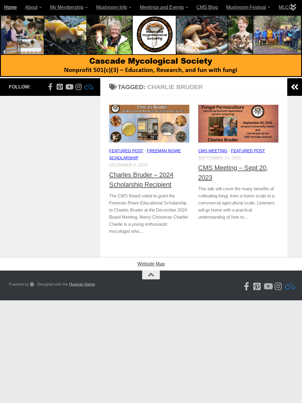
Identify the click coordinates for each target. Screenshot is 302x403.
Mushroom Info (111, 7)
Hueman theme (82, 284)
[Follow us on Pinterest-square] (59, 86)
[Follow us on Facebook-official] (50, 86)
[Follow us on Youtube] (69, 86)
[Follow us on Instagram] (78, 86)
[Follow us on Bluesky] (87, 86)
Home (10, 7)
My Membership (66, 7)
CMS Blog (207, 7)
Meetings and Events (162, 7)
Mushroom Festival (246, 7)
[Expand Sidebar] (294, 87)
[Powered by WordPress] (32, 284)
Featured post (126, 150)
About (31, 7)
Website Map (151, 263)
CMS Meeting (212, 150)
